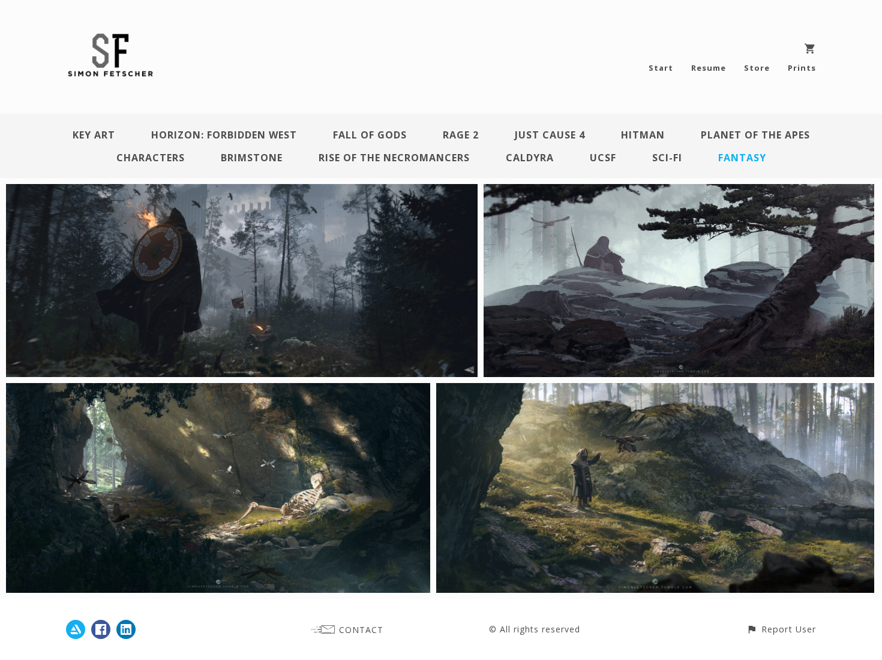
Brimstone (252, 157)
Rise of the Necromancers (394, 157)
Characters (150, 157)
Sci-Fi (667, 157)
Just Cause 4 (550, 134)
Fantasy (742, 157)
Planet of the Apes (755, 134)
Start (661, 67)
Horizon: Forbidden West (224, 134)
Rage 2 (461, 134)
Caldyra (530, 157)
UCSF (603, 157)
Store (757, 67)
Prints (802, 67)
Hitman (643, 134)
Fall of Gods (370, 134)
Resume (708, 67)
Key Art (94, 134)
